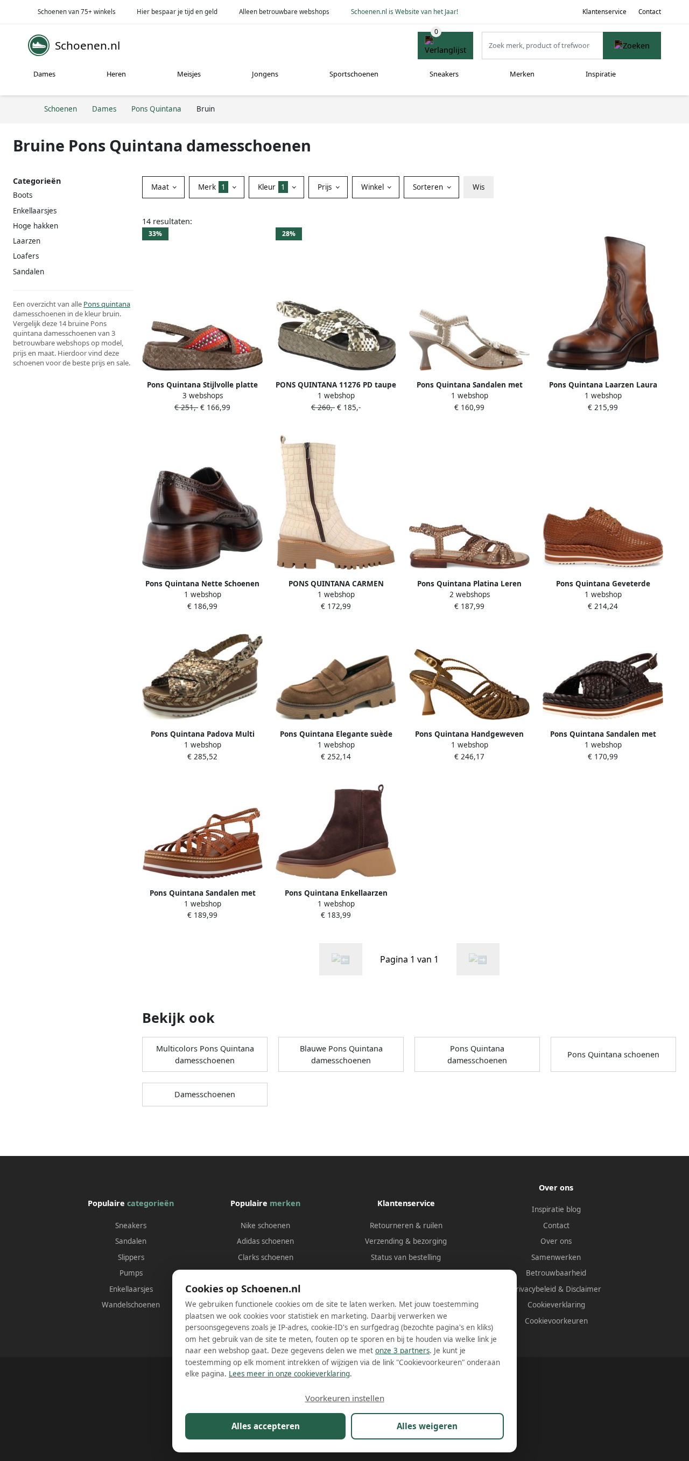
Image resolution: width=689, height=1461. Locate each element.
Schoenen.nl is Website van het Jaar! (404, 12)
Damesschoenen (204, 1094)
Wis (478, 187)
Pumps (131, 1273)
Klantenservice (604, 12)
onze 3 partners (402, 1350)
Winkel (373, 187)
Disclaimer (583, 1289)
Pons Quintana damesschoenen (477, 1054)
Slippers (131, 1257)
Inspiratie (601, 74)
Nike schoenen (265, 1225)
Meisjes (189, 74)
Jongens (265, 74)
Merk (212, 187)
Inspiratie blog (556, 1209)
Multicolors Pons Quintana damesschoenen (205, 1054)
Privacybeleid (533, 1289)
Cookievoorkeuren (556, 1321)
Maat (161, 187)
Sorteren (429, 187)
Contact (649, 12)
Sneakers (444, 74)
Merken (522, 74)
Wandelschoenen (131, 1305)
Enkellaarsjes (131, 1289)
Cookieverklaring (556, 1305)
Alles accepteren (265, 1426)
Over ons (556, 1241)
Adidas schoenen (265, 1241)
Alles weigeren (427, 1426)
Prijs (326, 187)
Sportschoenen (353, 74)
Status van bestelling (406, 1257)
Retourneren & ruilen (406, 1225)
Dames (44, 74)
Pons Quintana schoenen (613, 1054)
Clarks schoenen (265, 1257)
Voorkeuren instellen (344, 1398)
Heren (116, 74)
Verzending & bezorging (406, 1241)
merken (285, 1203)
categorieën (150, 1203)
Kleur (271, 187)
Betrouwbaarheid (556, 1273)
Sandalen (130, 1241)
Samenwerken (556, 1257)
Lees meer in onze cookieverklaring (289, 1374)
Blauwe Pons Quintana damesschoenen (341, 1054)
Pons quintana (106, 304)
